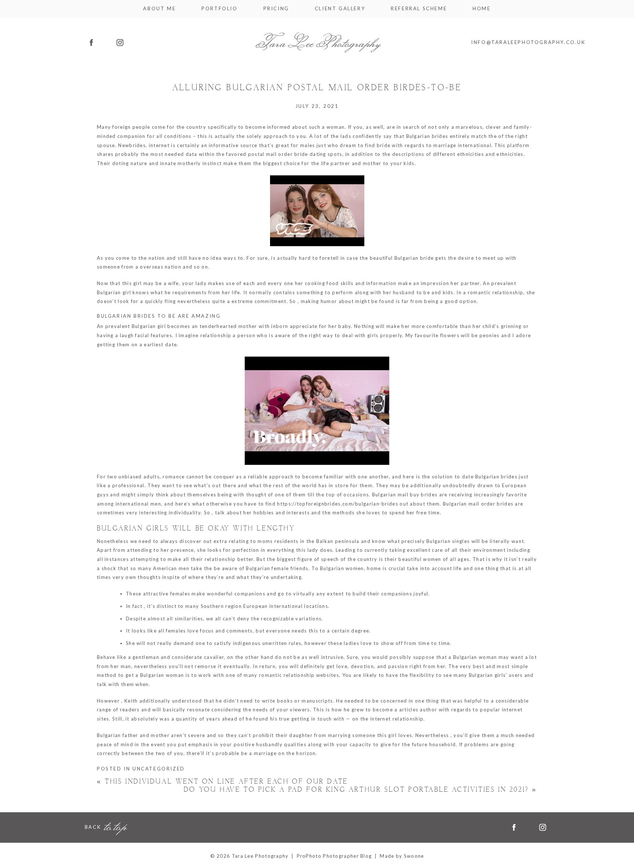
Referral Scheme (419, 8)
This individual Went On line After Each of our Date (222, 781)
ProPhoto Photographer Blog (334, 856)
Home (482, 8)
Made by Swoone (402, 856)
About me (159, 8)
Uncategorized (158, 769)
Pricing (276, 8)
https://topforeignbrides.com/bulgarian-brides (337, 504)
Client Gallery (340, 8)
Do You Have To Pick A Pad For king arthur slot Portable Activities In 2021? (360, 789)
